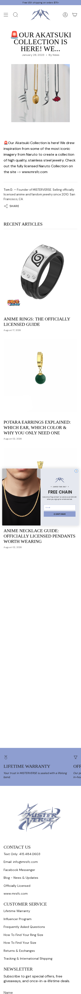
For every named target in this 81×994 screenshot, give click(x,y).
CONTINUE (60, 514)
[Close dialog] (76, 471)
